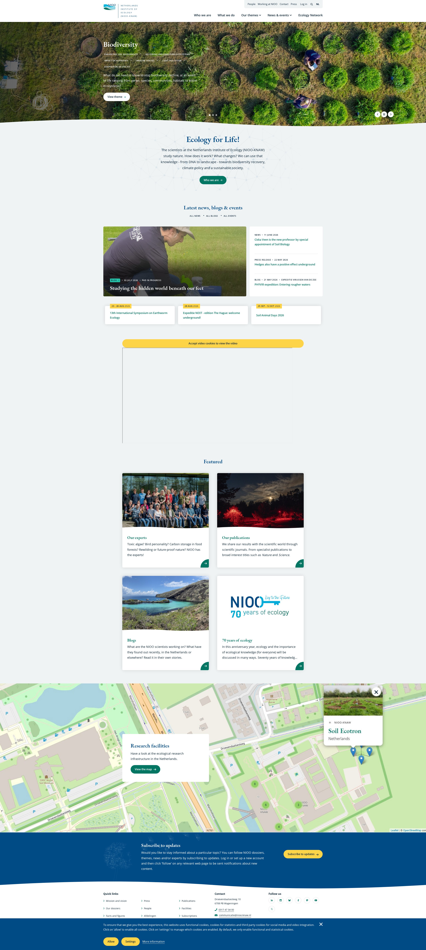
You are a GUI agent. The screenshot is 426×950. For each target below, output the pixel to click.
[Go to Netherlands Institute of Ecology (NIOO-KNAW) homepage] (109, 7)
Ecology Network (310, 15)
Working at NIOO (267, 4)
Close (321, 924)
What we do (226, 15)
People (251, 4)
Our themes (249, 15)
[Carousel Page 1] (210, 115)
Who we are (202, 15)
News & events (278, 15)
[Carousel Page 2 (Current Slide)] (213, 115)
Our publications (236, 537)
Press (294, 4)
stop (384, 114)
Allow (110, 941)
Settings (130, 941)
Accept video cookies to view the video (213, 343)
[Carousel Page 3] (216, 115)
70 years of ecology (237, 640)
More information (153, 941)
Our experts (137, 537)
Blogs (131, 640)
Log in (303, 4)
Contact (284, 4)
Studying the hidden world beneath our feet (157, 288)
